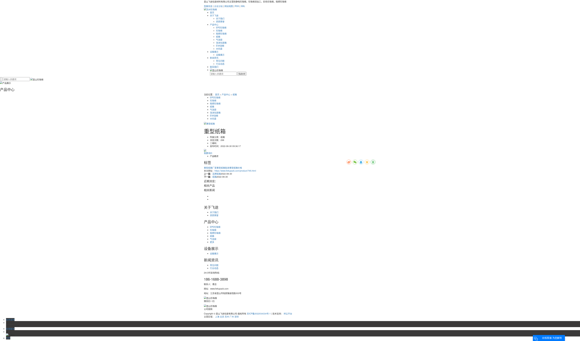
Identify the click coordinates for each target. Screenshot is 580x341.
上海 (217, 316)
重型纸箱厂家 (210, 167)
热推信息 (208, 6)
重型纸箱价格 (235, 167)
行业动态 (220, 63)
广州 (232, 316)
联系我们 (214, 66)
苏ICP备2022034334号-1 (259, 313)
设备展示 (214, 51)
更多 (212, 241)
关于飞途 (214, 15)
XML (243, 6)
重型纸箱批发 (223, 167)
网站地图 (228, 6)
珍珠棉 (219, 30)
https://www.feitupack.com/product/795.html (235, 170)
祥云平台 (288, 313)
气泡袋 (219, 39)
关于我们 (220, 18)
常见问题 (220, 60)
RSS (237, 6)
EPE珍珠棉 (221, 27)
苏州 (227, 316)
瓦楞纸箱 (216, 173)
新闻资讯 (214, 57)
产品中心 (214, 24)
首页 (212, 12)
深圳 (236, 316)
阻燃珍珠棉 (221, 33)
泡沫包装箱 (221, 42)
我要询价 (208, 152)
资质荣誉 (220, 21)
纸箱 (218, 36)
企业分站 (218, 6)
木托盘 (219, 48)
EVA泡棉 (220, 45)
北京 (222, 316)
